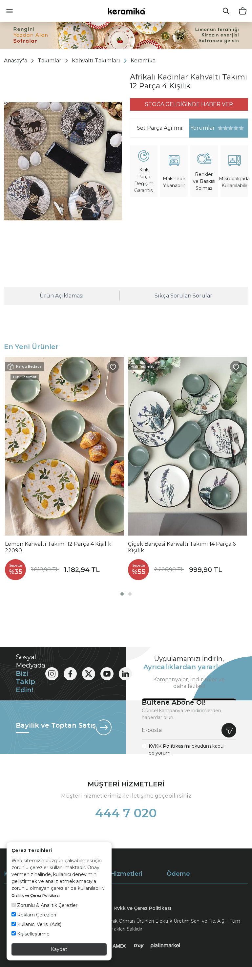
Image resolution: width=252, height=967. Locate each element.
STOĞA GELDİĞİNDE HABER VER (189, 104)
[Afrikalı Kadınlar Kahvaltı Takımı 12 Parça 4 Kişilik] (63, 161)
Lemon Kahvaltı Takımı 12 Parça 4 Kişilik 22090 (58, 547)
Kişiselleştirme (33, 934)
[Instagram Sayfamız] (51, 673)
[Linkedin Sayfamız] (125, 673)
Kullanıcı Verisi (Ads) (38, 924)
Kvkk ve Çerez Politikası (142, 908)
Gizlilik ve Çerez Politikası (35, 895)
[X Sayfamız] (88, 673)
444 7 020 (126, 813)
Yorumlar (202, 128)
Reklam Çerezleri (36, 915)
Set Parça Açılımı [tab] (159, 128)
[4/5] (228, 128)
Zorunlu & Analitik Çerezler (46, 905)
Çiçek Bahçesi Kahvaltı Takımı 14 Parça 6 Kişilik (182, 547)
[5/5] (231, 128)
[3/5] (225, 128)
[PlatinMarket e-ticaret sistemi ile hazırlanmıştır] (165, 946)
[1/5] (220, 128)
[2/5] (223, 128)
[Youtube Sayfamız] (107, 673)
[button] (122, 594)
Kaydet (59, 949)
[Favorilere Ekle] (113, 367)
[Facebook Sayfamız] (70, 673)
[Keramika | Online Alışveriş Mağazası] (126, 11)
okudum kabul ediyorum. (186, 749)
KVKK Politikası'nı (169, 746)
